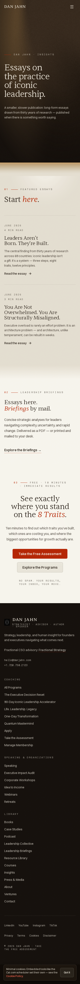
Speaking (10, 766)
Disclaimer (49, 935)
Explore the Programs (40, 567)
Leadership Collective (18, 844)
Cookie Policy (14, 976)
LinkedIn (9, 925)
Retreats (10, 802)
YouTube (24, 925)
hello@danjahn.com (17, 660)
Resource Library (15, 858)
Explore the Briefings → (22, 450)
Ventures (10, 894)
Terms (21, 935)
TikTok (53, 925)
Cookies (34, 935)
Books (8, 822)
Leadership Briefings (18, 851)
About (8, 887)
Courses (10, 865)
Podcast (10, 836)
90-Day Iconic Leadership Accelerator (30, 702)
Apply (8, 731)
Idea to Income (14, 787)
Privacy (8, 935)
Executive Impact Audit (19, 773)
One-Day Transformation (21, 716)
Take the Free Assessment (40, 554)
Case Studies (13, 829)
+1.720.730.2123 (16, 665)
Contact (9, 901)
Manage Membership (18, 745)
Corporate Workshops (19, 780)
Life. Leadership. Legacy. (20, 709)
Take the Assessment (18, 738)
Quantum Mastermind (19, 723)
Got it (67, 972)
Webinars (10, 794)
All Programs (13, 687)
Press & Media (14, 880)
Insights (9, 872)
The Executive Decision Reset (24, 695)
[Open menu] (72, 7)
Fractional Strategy (52, 650)
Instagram (39, 925)
